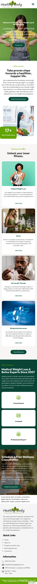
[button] (33, 4)
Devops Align (23, 580)
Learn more (18, 203)
